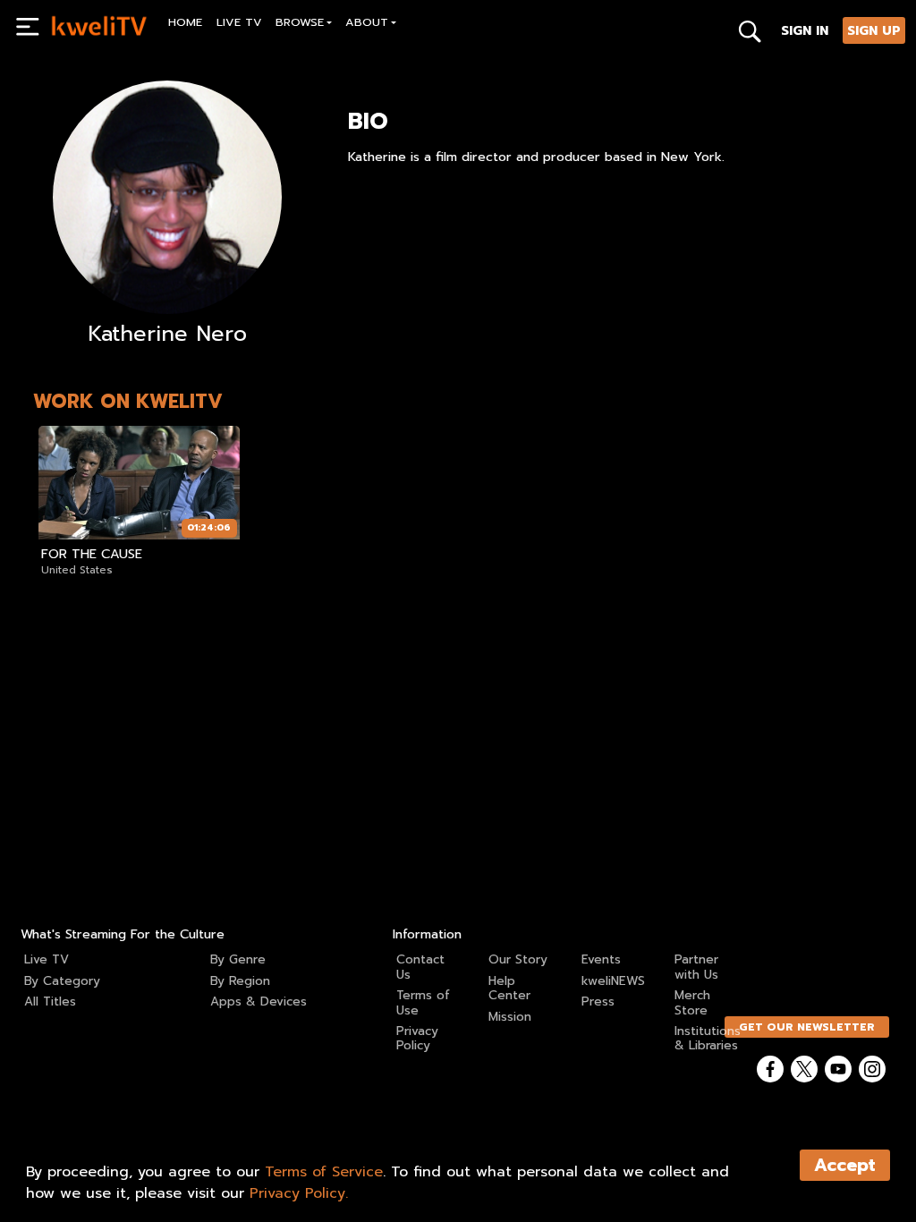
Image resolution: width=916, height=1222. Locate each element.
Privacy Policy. (299, 1193)
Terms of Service (324, 1172)
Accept (845, 1165)
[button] (304, 25)
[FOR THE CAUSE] (139, 482)
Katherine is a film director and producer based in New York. (536, 157)
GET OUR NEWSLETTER (807, 1027)
